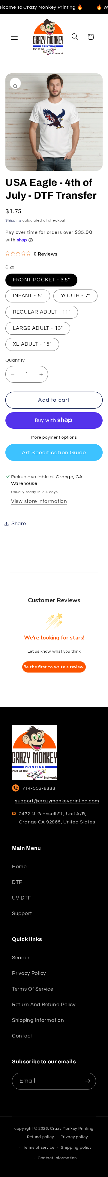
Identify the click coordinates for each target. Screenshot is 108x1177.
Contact (22, 1036)
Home (19, 866)
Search (20, 958)
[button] (14, 37)
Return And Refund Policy (43, 1004)
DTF (17, 882)
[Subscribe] (88, 1081)
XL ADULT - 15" (32, 344)
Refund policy (40, 1137)
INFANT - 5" (28, 296)
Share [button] (18, 523)
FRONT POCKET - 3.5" (41, 280)
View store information (39, 501)
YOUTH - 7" (75, 296)
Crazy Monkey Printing (72, 1128)
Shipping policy (76, 1147)
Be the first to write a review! (54, 667)
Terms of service (32, 989)
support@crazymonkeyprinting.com (57, 800)
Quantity (15, 360)
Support (22, 913)
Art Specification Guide (54, 452)
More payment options (54, 437)
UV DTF (21, 898)
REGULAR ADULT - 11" (41, 312)
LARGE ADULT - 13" (38, 328)
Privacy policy (29, 973)
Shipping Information (38, 1020)
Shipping (13, 220)
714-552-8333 (39, 788)
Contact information (57, 1158)
